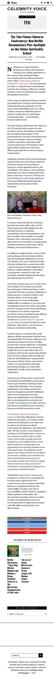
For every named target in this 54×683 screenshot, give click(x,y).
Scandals (41, 57)
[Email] (48, 2)
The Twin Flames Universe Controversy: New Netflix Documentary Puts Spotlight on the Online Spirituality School (27, 44)
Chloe (30, 59)
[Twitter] (41, 2)
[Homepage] (44, 2)
